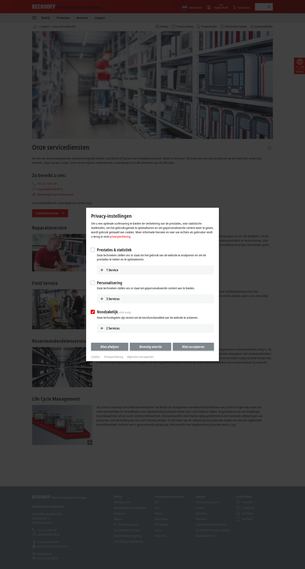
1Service (112, 269)
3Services (113, 299)
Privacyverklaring (113, 357)
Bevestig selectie (150, 346)
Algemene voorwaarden (140, 357)
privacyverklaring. (120, 236)
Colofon (95, 357)
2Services (113, 328)
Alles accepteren (193, 346)
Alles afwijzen (109, 346)
